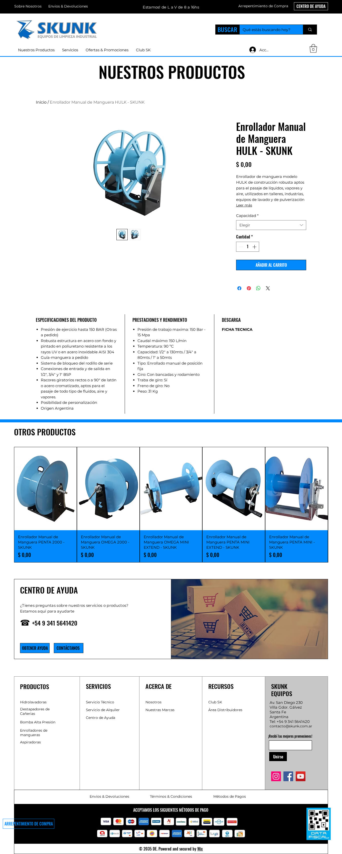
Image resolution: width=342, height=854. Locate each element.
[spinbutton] (247, 246)
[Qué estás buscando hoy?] (310, 29)
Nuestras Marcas (160, 710)
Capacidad (247, 215)
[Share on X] (268, 288)
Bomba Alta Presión (37, 722)
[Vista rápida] (45, 488)
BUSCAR (227, 29)
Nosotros (153, 702)
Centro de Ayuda (100, 717)
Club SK (215, 702)
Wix (200, 849)
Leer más (244, 205)
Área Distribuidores (225, 710)
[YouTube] (300, 776)
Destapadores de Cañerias (35, 711)
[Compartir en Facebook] (239, 288)
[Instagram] (276, 776)
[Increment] (254, 246)
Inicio (41, 102)
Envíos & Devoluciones (109, 796)
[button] (263, 6)
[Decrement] (240, 246)
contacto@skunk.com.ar (291, 726)
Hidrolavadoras (33, 702)
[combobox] (271, 225)
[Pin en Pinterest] (249, 288)
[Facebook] (288, 776)
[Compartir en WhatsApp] (258, 288)
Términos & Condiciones (171, 796)
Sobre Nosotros (28, 6)
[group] (171, 505)
